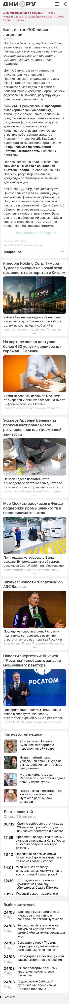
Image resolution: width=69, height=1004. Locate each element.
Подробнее (12, 252)
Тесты (51, 12)
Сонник (19, 20)
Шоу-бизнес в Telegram (34, 233)
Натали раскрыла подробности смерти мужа (33, 16)
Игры (6, 20)
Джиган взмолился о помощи (23, 12)
